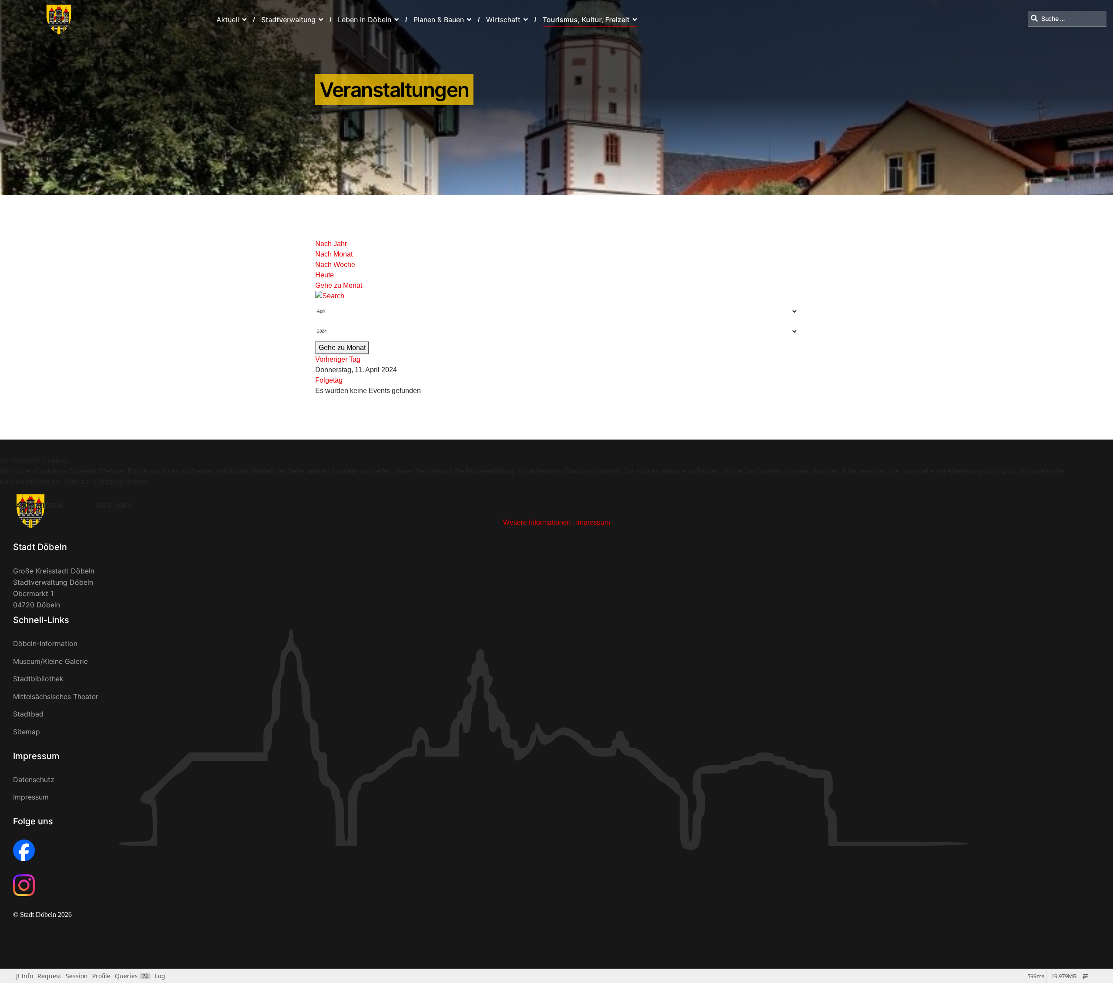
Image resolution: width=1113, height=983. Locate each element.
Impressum (593, 522)
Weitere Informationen (537, 522)
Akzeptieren (39, 505)
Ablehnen (114, 505)
